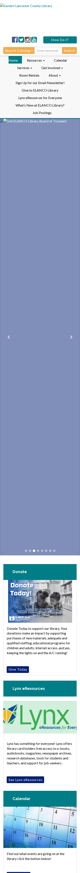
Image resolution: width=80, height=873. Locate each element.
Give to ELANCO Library (40, 90)
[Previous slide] (9, 337)
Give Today (18, 669)
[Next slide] (71, 337)
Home (13, 60)
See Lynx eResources (25, 780)
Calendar (60, 60)
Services (23, 68)
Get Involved (51, 68)
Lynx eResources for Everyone (40, 98)
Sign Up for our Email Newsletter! (40, 83)
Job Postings (42, 113)
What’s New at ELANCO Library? (40, 105)
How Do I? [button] (60, 40)
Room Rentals (29, 75)
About (54, 75)
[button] (26, 551)
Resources (35, 60)
